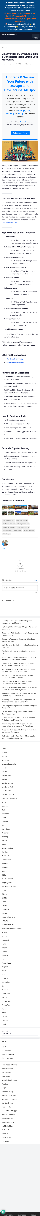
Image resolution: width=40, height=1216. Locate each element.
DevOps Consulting (9, 1095)
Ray (3, 986)
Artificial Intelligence (9, 1080)
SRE (28, 111)
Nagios (4, 948)
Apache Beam (7, 775)
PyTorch (5, 978)
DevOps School (7, 1069)
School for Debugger (9, 1111)
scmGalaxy (6, 1076)
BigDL (4, 802)
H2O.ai (4, 875)
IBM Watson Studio (9, 886)
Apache (4, 772)
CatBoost (5, 814)
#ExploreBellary (7, 530)
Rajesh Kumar (25, 122)
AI (2, 745)
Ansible (4, 768)
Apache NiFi (6, 791)
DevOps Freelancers (9, 1099)
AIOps (4, 1088)
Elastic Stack (6, 860)
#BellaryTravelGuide (9, 527)
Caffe (4, 810)
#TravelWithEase (29, 530)
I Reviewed (6, 1141)
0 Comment (28, 64)
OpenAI (4, 951)
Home (3, 48)
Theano (4, 1009)
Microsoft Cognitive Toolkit (12, 929)
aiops (4, 749)
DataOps (5, 1084)
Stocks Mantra (7, 1137)
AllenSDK (5, 760)
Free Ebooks (6, 1107)
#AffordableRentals (8, 520)
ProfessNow (6, 1130)
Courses (5, 821)
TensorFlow (6, 1001)
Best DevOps (6, 1072)
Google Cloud (7, 863)
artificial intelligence (9, 798)
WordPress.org (7, 1058)
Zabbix (4, 1024)
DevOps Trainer (7, 1103)
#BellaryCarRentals (23, 524)
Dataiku (4, 841)
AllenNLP (5, 756)
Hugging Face (7, 883)
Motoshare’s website (9, 223)
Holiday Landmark (8, 1115)
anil (5, 64)
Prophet (5, 967)
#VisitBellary (6, 534)
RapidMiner (6, 982)
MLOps (21, 114)
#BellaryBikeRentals (9, 524)
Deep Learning (7, 848)
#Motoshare (18, 530)
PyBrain (4, 971)
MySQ (4, 944)
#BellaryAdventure (22, 520)
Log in (4, 1047)
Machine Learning (8, 917)
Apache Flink (6, 779)
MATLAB (5, 921)
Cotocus (5, 1134)
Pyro (3, 974)
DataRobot (5, 844)
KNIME (4, 898)
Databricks (6, 833)
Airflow (4, 752)
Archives (5, 1031)
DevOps (21, 111)
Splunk (4, 997)
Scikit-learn (6, 994)
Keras (4, 890)
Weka (4, 1013)
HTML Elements (8, 879)
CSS (3, 825)
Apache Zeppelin (8, 795)
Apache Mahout (7, 783)
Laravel (4, 902)
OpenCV (5, 955)
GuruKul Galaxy (7, 1092)
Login (36, 580)
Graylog (4, 871)
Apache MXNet (7, 787)
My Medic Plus (7, 1126)
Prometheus (6, 963)
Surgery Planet (7, 1118)
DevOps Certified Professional (18, 13)
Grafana (4, 867)
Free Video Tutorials (9, 1065)
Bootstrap (5, 806)
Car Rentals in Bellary (15, 359)
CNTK (4, 818)
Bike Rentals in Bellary (15, 363)
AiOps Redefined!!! (9, 34)
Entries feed (6, 1050)
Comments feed (8, 1054)
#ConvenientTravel (23, 527)
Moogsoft (5, 940)
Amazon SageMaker (9, 764)
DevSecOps (10, 114)
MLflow (4, 932)
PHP (3, 959)
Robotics (5, 990)
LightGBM (5, 909)
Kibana (4, 894)
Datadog (5, 837)
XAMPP (4, 1017)
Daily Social (6, 829)
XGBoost (5, 1020)
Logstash (5, 913)
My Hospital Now (8, 1122)
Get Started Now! (20, 133)
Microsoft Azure (8, 925)
